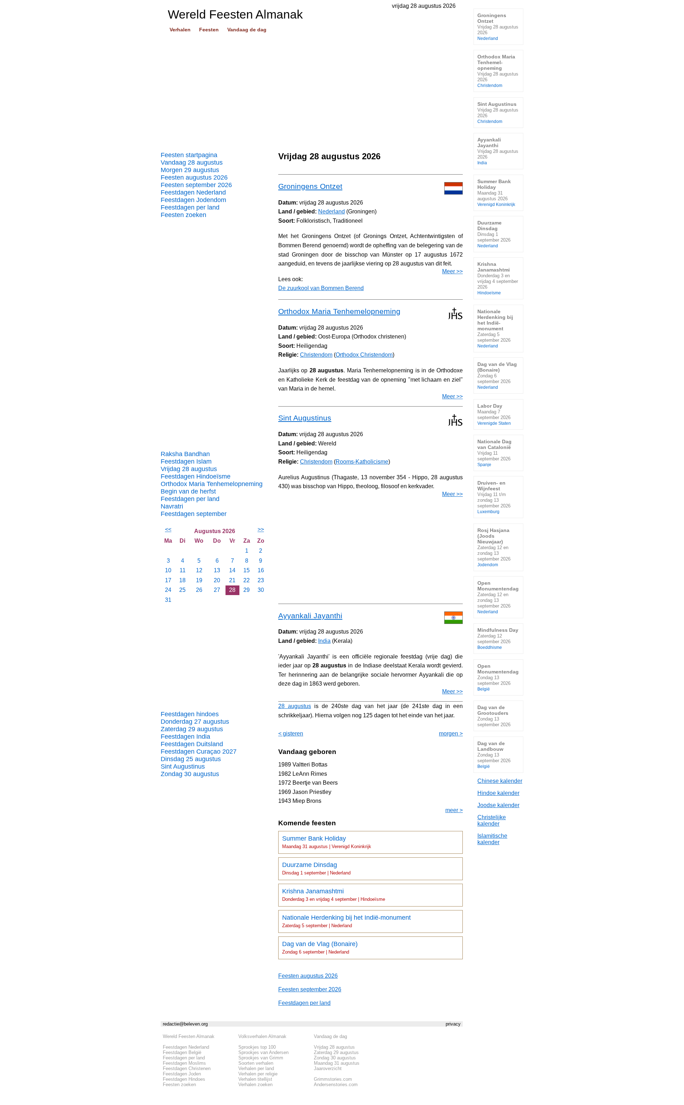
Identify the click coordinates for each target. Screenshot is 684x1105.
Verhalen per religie (258, 1073)
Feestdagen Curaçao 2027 (199, 751)
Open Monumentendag (498, 597)
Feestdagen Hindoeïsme (195, 476)
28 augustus (294, 706)
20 (217, 580)
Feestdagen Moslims (184, 1063)
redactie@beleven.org (185, 1024)
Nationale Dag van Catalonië (494, 453)
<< (168, 529)
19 (199, 580)
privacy (453, 1024)
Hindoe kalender (498, 793)
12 (199, 570)
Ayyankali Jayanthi (310, 615)
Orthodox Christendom (364, 355)
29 (246, 590)
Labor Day (494, 414)
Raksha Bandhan (185, 454)
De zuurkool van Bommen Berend (321, 288)
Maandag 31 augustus (336, 1063)
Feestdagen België (182, 1052)
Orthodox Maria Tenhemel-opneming (497, 71)
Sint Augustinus (183, 766)
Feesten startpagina (189, 155)
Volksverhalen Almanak (262, 1036)
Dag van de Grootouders (494, 715)
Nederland (331, 211)
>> (261, 529)
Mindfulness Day (497, 638)
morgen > (451, 733)
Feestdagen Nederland (193, 192)
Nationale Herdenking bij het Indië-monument (346, 921)
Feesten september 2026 (196, 185)
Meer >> (452, 271)
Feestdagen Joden (182, 1073)
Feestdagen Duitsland (192, 744)
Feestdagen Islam (186, 461)
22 (246, 580)
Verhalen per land (256, 1068)
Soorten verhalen (255, 1063)
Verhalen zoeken (255, 1084)
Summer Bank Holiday (326, 842)
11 (183, 570)
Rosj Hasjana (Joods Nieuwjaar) (494, 547)
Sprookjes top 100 (257, 1047)
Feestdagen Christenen (187, 1068)
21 (232, 580)
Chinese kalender (499, 781)
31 (168, 600)
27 (217, 590)
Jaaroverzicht (328, 1068)
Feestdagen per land (190, 207)
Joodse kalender (498, 805)
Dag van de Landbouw (494, 754)
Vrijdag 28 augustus (189, 469)
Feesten (209, 29)
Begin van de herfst (188, 491)
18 (182, 580)
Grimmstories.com (333, 1079)
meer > (454, 810)
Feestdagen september (194, 513)
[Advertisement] (312, 89)
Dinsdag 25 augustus (191, 759)
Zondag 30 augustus (190, 774)
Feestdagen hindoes (190, 714)
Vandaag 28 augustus (192, 162)
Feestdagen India (185, 736)
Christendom (316, 355)
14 (232, 570)
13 (217, 570)
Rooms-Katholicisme (362, 462)
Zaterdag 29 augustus (192, 729)
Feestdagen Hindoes (184, 1079)
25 (182, 590)
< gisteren (290, 733)
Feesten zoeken (183, 214)
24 (168, 590)
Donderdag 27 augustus (195, 721)
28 (232, 590)
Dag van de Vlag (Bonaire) (320, 947)
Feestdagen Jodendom (193, 199)
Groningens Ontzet (310, 186)
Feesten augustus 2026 (194, 177)
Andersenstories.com (336, 1084)
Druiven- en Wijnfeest (494, 497)
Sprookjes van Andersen (263, 1052)
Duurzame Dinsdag (316, 868)
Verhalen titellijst (255, 1079)
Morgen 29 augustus (190, 170)
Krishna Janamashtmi (333, 895)
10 (168, 570)
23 (261, 580)
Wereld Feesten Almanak (188, 1036)
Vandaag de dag (246, 29)
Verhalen (180, 29)
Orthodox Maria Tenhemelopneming (212, 483)
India (324, 641)
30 (261, 590)
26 (199, 590)
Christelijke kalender (491, 820)
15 (246, 570)
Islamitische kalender (492, 839)
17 (168, 580)
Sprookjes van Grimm (260, 1057)
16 (261, 570)
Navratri (172, 506)
